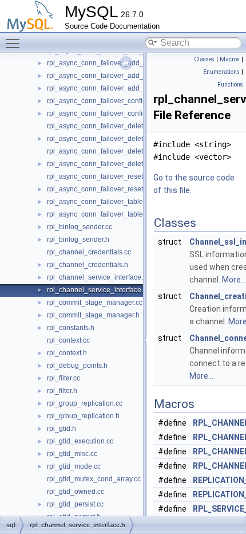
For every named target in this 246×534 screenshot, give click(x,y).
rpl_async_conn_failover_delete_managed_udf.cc (125, 126)
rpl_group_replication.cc (84, 403)
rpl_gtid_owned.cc (75, 492)
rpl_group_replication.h (83, 416)
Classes (204, 59)
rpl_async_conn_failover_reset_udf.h (104, 189)
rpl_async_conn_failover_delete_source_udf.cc (121, 151)
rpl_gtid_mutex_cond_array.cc (94, 479)
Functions (230, 84)
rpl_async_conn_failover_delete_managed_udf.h (123, 139)
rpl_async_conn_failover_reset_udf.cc (106, 176)
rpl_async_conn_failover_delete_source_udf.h (119, 164)
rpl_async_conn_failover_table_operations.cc (118, 202)
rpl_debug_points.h (77, 366)
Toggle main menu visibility (15, 43)
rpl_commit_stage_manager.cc (94, 303)
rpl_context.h (67, 353)
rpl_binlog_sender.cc (79, 227)
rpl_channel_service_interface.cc (98, 277)
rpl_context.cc (68, 340)
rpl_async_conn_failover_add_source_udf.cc (117, 76)
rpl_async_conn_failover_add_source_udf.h (115, 88)
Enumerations (221, 72)
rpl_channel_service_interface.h (97, 290)
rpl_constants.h (70, 328)
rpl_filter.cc (63, 378)
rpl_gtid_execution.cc (80, 441)
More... (234, 279)
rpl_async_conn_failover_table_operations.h (116, 214)
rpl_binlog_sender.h (78, 239)
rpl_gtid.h (61, 429)
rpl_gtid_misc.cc (72, 454)
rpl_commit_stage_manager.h (93, 315)
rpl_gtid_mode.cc (74, 466)
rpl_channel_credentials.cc (89, 252)
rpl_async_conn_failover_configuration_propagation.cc (133, 101)
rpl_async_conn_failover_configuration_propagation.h (131, 113)
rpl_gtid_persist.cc (75, 504)
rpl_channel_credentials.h (87, 265)
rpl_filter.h (62, 391)
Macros (230, 59)
